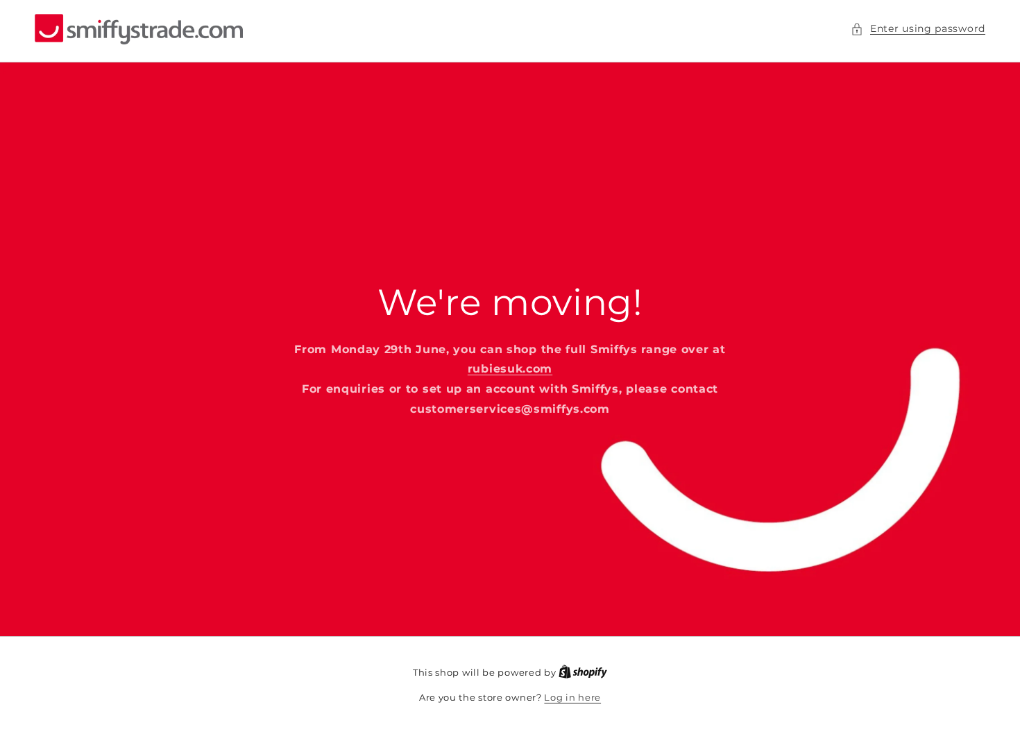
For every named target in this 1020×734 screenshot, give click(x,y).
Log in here (572, 697)
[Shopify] (583, 672)
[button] (918, 28)
